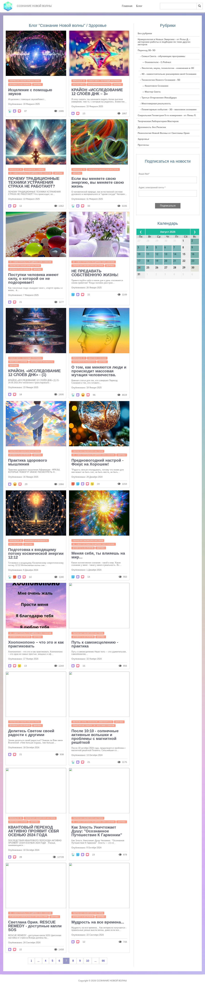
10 (87, 960)
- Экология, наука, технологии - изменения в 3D (167, 68)
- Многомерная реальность (155, 103)
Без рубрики (145, 33)
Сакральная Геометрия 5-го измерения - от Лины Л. (167, 115)
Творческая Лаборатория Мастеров (25, 81)
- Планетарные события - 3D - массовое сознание (168, 109)
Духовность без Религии (20, 84)
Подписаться (168, 205)
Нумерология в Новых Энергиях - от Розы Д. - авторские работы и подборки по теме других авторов (164, 42)
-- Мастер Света (151, 91)
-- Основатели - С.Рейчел (157, 62)
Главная (127, 6)
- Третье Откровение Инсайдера (158, 97)
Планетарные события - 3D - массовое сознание (93, 725)
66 (103, 960)
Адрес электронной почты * (152, 187)
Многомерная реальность (99, 84)
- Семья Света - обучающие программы (162, 56)
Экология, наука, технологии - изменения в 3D (92, 722)
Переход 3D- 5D (79, 81)
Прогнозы (143, 145)
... (38, 960)
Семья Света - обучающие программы (104, 81)
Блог (139, 6)
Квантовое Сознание (18, 362)
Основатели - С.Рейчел (34, 169)
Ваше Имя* (144, 174)
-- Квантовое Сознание (155, 86)
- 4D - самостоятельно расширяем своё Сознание (168, 74)
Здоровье (37, 84)
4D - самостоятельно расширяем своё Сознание (30, 173)
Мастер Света (79, 84)
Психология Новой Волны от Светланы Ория (28, 917)
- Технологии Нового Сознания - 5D (160, 80)
